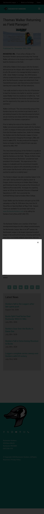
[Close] (37, 242)
